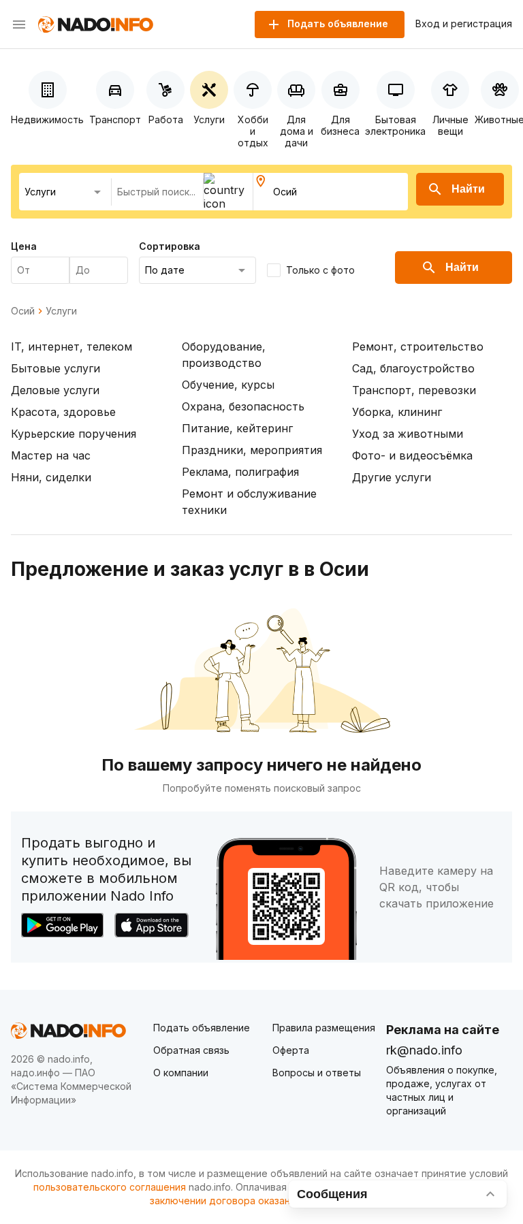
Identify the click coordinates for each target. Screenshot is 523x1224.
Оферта (290, 1050)
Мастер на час (51, 455)
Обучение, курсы (228, 384)
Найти (468, 189)
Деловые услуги (55, 390)
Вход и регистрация (463, 23)
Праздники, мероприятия (252, 450)
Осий (23, 311)
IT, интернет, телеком (71, 346)
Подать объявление (201, 1027)
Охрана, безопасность (243, 406)
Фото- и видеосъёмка (412, 455)
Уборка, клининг (397, 412)
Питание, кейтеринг (237, 428)
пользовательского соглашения (109, 1187)
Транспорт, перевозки (414, 390)
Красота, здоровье (63, 412)
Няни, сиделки (51, 477)
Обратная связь (191, 1050)
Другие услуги (391, 477)
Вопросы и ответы (316, 1072)
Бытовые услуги (55, 368)
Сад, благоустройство (413, 368)
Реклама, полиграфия (240, 472)
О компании (180, 1072)
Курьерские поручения (73, 433)
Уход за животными (407, 433)
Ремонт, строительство (418, 346)
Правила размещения (323, 1027)
